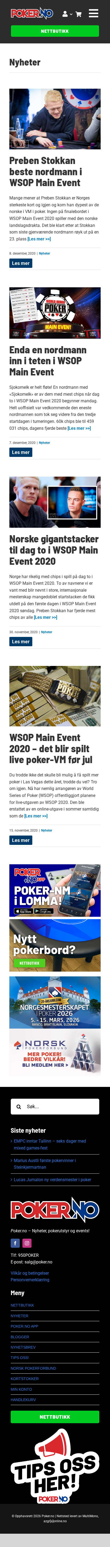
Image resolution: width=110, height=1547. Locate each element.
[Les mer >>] (38, 239)
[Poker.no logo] (32, 8)
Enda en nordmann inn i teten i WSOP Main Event (48, 360)
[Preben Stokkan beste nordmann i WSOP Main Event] (55, 119)
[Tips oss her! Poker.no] (55, 1430)
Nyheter (25, 61)
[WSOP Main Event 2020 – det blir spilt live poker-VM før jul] (55, 696)
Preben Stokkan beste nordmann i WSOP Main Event (45, 171)
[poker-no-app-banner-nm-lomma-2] (55, 866)
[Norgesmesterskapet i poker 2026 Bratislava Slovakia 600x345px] (55, 978)
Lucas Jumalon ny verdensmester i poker (52, 1179)
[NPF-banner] (55, 1030)
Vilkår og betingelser (30, 1273)
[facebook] (15, 1243)
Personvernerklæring (30, 1279)
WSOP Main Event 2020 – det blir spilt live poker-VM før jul (50, 748)
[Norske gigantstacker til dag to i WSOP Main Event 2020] (55, 502)
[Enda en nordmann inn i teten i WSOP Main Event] (55, 312)
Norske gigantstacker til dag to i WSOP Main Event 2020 (54, 549)
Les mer (21, 263)
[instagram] (27, 1243)
